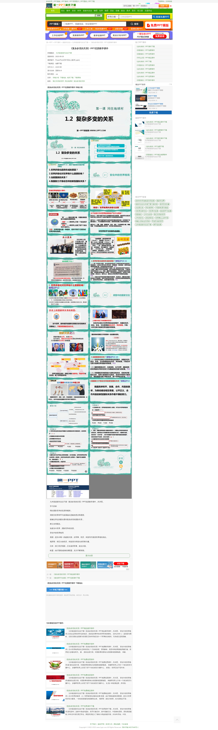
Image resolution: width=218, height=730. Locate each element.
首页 (53, 11)
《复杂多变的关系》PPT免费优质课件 (79, 675)
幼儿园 (140, 11)
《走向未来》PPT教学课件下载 (156, 138)
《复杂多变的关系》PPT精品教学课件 (66, 574)
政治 (123, 11)
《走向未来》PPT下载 (144, 61)
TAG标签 (125, 724)
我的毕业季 (161, 201)
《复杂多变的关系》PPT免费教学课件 (79, 644)
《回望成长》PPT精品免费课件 (156, 155)
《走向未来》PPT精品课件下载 (156, 122)
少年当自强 (148, 214)
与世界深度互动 (141, 211)
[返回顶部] (177, 719)
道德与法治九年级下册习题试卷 (146, 204)
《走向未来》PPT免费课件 (145, 69)
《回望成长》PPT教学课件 (145, 80)
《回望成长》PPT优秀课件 (145, 54)
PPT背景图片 (74, 1)
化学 (101, 11)
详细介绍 (56, 77)
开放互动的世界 (157, 221)
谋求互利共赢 (164, 204)
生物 (117, 11)
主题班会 (148, 11)
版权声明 (101, 724)
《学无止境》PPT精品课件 (145, 58)
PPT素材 (65, 1)
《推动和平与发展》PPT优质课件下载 (66, 578)
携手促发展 (157, 224)
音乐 (134, 11)
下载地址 (63, 77)
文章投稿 (169, 1)
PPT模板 (57, 1)
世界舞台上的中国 (161, 218)
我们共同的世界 (58, 81)
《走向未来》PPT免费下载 (154, 146)
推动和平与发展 (165, 211)
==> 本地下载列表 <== (58, 590)
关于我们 (93, 724)
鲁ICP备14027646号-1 (130, 727)
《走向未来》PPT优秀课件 (145, 76)
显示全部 (89, 556)
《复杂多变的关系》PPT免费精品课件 (79, 690)
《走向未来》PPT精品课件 (145, 73)
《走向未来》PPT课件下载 (145, 46)
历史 (112, 11)
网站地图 (117, 724)
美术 (128, 11)
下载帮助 (161, 1)
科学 (79, 11)
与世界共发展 (153, 211)
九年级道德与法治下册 (80, 42)
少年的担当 (139, 218)
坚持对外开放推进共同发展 (145, 201)
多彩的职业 (149, 218)
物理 (95, 11)
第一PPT (49, 42)
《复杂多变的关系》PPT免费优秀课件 (79, 659)
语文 (63, 11)
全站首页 (49, 1)
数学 (68, 11)
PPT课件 (57, 42)
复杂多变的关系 (79, 81)
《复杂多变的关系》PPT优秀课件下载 (79, 706)
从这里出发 (139, 207)
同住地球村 (69, 81)
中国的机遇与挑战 (161, 207)
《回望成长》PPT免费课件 (145, 50)
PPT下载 (91, 1)
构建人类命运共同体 (142, 221)
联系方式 (109, 724)
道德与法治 (87, 11)
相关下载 (70, 77)
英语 (74, 11)
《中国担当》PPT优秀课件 (145, 65)
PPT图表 (84, 1)
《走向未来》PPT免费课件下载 (156, 130)
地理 (106, 11)
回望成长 (138, 214)
